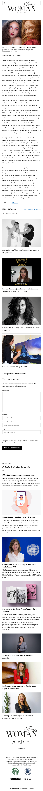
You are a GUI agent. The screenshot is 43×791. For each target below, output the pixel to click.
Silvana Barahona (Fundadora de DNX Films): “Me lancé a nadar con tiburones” (20, 290)
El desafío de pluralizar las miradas (16, 467)
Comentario (5, 390)
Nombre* (5, 414)
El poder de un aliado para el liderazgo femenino (17, 656)
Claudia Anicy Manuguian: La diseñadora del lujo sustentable (21, 329)
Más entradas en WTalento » (32, 209)
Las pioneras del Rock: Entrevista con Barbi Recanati (19, 610)
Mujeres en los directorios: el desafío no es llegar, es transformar (19, 687)
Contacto (21, 749)
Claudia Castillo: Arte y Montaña (15, 367)
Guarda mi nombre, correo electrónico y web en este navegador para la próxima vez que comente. (20, 441)
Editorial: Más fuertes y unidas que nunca (18, 475)
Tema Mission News (15, 788)
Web (3, 429)
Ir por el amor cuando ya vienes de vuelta (18, 517)
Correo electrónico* (7, 422)
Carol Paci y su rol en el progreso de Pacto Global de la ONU (19, 565)
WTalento (15, 203)
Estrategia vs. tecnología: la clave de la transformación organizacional (17, 717)
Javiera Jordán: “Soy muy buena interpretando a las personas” (20, 251)
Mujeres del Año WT (10, 213)
